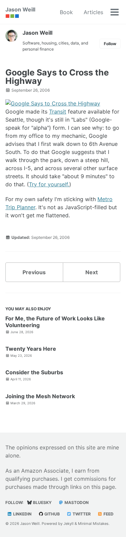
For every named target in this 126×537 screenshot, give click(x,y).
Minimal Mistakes (93, 523)
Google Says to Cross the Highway (57, 76)
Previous (34, 272)
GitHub (51, 513)
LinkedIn (22, 513)
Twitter (81, 513)
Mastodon (76, 502)
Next (91, 272)
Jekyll (69, 523)
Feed (108, 513)
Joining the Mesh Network (40, 396)
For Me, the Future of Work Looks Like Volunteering (55, 321)
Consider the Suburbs (34, 372)
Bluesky (42, 502)
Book (66, 12)
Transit (57, 111)
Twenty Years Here (30, 348)
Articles (93, 12)
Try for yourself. (49, 184)
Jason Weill (20, 12)
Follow (110, 43)
